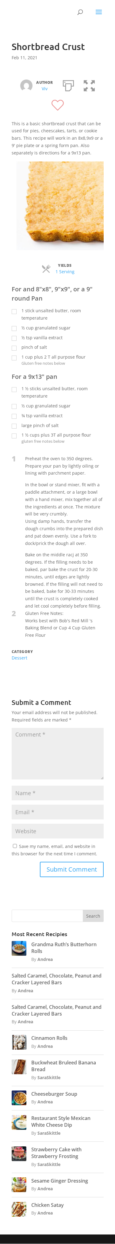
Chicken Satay (47, 1205)
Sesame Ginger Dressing (59, 1180)
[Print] (68, 84)
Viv (45, 88)
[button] (89, 84)
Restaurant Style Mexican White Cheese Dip (60, 1121)
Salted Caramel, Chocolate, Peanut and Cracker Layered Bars (57, 979)
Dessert (19, 658)
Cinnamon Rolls (49, 1038)
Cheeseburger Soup (54, 1093)
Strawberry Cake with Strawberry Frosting (56, 1153)
